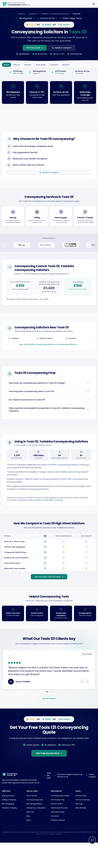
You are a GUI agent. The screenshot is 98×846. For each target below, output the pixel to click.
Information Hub (58, 800)
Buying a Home (8, 795)
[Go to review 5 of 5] (52, 691)
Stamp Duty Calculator (36, 808)
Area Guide (40, 65)
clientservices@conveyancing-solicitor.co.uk (70, 775)
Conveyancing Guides (60, 795)
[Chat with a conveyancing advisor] (92, 840)
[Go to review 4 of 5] (50, 691)
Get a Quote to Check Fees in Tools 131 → (47, 500)
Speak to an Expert (63, 48)
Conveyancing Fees (34, 800)
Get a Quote (31, 795)
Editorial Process (57, 812)
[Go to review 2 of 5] (47, 691)
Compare (54, 65)
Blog (28, 816)
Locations (33, 14)
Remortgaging (8, 804)
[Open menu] (93, 3)
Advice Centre (57, 804)
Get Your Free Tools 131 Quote (48, 577)
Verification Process (59, 808)
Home (22, 14)
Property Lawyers (58, 820)
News (28, 820)
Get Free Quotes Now (47, 753)
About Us (30, 812)
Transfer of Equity (9, 808)
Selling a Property (9, 800)
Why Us (17, 65)
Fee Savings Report (34, 804)
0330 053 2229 (49, 775)
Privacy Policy (81, 795)
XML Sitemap (80, 808)
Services (27, 65)
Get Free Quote (33, 48)
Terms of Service (82, 800)
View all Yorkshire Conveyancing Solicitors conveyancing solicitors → (49, 344)
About (6, 65)
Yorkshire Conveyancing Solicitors (55, 14)
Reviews (65, 65)
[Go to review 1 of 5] (45, 691)
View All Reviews (49, 698)
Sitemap (78, 804)
